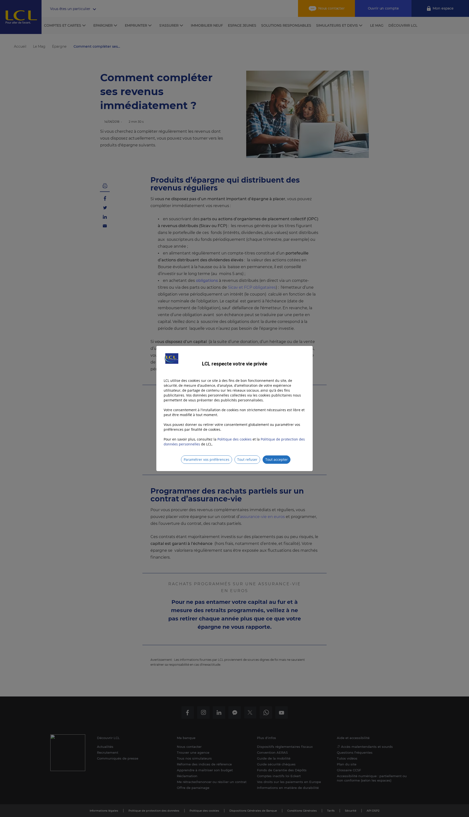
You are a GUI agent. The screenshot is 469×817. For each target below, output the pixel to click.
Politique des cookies (234, 439)
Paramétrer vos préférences (206, 459)
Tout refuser (247, 459)
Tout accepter (276, 459)
